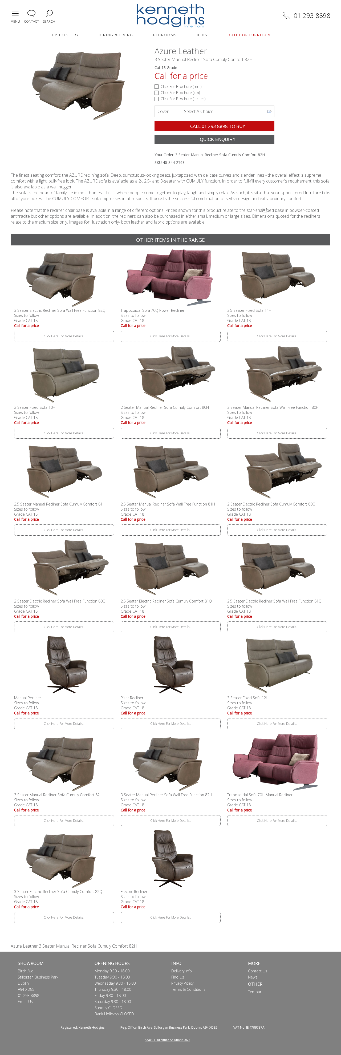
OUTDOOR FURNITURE (250, 35)
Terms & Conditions (188, 989)
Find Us (177, 977)
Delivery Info (181, 970)
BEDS (202, 35)
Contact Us (257, 970)
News (252, 977)
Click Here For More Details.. (64, 336)
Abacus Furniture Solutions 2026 (167, 1040)
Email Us (25, 1001)
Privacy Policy (182, 983)
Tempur (254, 991)
